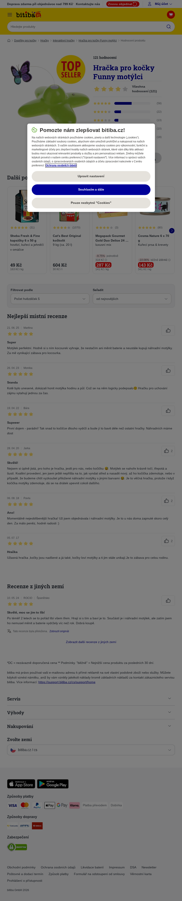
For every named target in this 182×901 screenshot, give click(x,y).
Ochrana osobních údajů (61, 165)
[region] (91, 168)
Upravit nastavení (91, 176)
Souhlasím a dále (91, 189)
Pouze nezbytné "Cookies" (91, 203)
